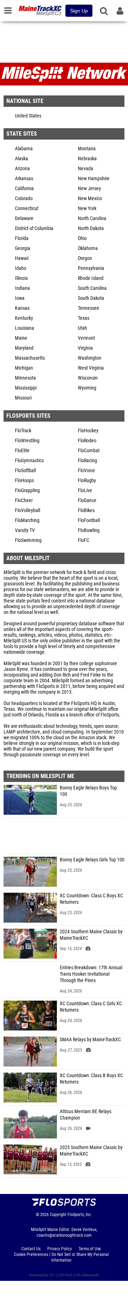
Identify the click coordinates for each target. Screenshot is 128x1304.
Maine (21, 338)
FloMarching (27, 520)
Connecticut (26, 208)
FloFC (83, 540)
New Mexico (90, 198)
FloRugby (87, 481)
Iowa (20, 298)
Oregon (85, 258)
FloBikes (86, 510)
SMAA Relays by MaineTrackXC (90, 1040)
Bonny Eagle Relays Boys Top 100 (88, 791)
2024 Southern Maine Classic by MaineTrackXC (91, 935)
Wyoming (87, 388)
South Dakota (91, 298)
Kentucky (24, 318)
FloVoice (86, 471)
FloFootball (89, 520)
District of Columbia (34, 228)
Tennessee (88, 308)
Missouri (23, 398)
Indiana (22, 288)
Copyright (58, 1214)
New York (87, 208)
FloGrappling (27, 490)
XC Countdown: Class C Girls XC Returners (91, 1007)
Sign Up (79, 11)
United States (28, 116)
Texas (83, 318)
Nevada (85, 169)
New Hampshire (94, 179)
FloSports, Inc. (80, 1214)
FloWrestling (27, 441)
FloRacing (87, 461)
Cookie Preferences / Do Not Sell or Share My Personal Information (61, 1257)
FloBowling (89, 530)
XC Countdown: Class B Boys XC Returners (91, 1079)
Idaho (20, 268)
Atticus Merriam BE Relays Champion (85, 1115)
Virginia (85, 348)
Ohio (82, 238)
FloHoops (24, 481)
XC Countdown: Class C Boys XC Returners (91, 899)
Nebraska (87, 159)
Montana (87, 149)
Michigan (24, 368)
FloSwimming (28, 540)
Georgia (22, 248)
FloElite (22, 451)
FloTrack (23, 431)
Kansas (22, 308)
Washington (89, 358)
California (24, 189)
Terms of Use (90, 1248)
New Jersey (89, 189)
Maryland (24, 348)
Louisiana (24, 328)
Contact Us (31, 1248)
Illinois (21, 278)
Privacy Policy (59, 1248)
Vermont (86, 338)
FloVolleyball (27, 510)
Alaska (21, 159)
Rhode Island (90, 278)
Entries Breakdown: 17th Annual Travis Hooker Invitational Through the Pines (91, 974)
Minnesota (25, 378)
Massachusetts (30, 358)
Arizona (22, 169)
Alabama (24, 149)
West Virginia (91, 368)
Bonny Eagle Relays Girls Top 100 (92, 860)
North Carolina (92, 218)
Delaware (24, 218)
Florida (21, 238)
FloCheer (24, 500)
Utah (82, 328)
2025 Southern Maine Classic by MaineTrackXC (91, 1150)
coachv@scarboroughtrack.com (64, 1235)
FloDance (87, 500)
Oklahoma (88, 248)
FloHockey (88, 431)
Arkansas (24, 179)
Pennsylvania (91, 268)
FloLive (85, 490)
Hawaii (21, 258)
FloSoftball (25, 471)
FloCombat (89, 451)
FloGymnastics (29, 461)
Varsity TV (25, 530)
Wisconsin (88, 378)
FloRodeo (87, 441)
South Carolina (92, 288)
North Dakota (91, 228)
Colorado (24, 198)
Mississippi (26, 388)
